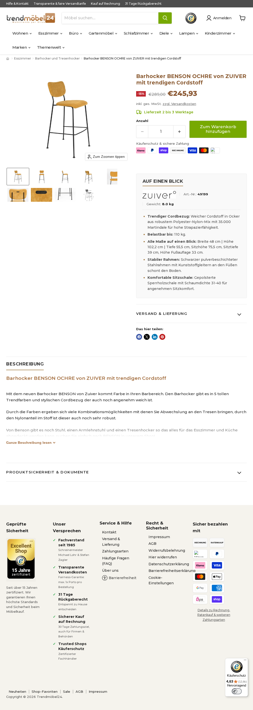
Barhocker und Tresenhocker (57, 58)
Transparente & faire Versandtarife (60, 3)
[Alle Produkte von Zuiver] (159, 194)
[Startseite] (8, 58)
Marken (20, 47)
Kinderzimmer (218, 33)
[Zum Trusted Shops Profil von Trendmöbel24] (21, 559)
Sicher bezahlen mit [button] (210, 527)
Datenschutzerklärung (168, 564)
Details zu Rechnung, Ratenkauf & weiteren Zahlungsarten (213, 614)
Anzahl (142, 121)
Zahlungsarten (115, 551)
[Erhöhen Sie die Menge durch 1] (179, 131)
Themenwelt (49, 47)
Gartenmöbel (101, 33)
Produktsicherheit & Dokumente (47, 472)
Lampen (187, 33)
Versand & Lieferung (162, 313)
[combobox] (110, 18)
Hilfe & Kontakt (17, 3)
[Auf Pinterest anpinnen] (162, 337)
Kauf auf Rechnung (105, 3)
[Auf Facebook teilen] (139, 337)
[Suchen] (165, 18)
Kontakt (109, 532)
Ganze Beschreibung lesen (29, 443)
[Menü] (245, 661)
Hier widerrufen (162, 557)
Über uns (110, 570)
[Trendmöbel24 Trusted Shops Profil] (190, 18)
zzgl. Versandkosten (179, 104)
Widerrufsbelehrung (166, 550)
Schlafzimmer (137, 33)
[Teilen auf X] (147, 337)
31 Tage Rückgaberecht (143, 3)
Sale (66, 691)
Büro (74, 33)
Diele (164, 33)
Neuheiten (17, 691)
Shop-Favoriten (45, 691)
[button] (219, 18)
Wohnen (20, 33)
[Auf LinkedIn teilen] (155, 337)
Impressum (159, 537)
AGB (152, 543)
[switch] (237, 691)
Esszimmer (49, 33)
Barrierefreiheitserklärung (171, 570)
